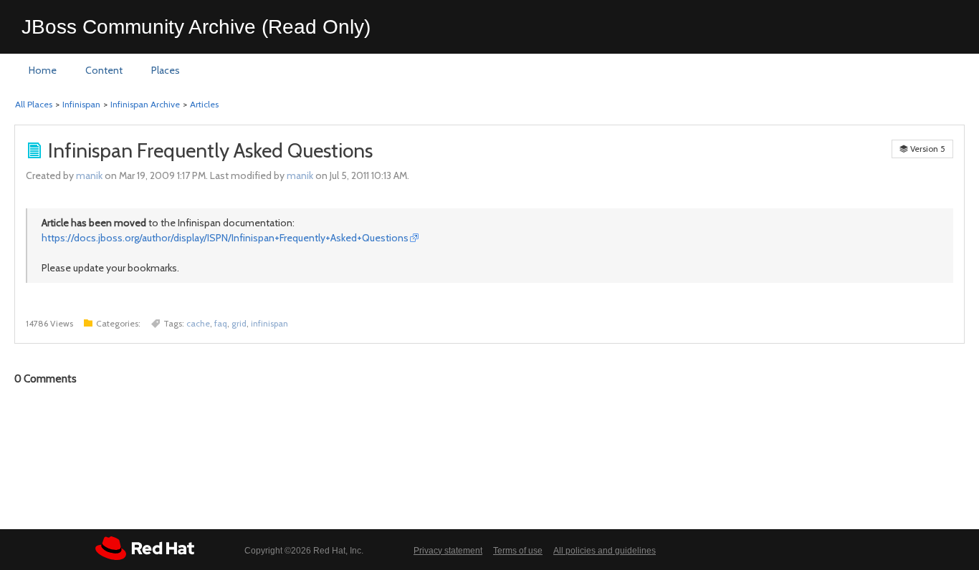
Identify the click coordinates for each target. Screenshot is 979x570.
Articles (204, 104)
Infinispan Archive (145, 104)
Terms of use (518, 551)
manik (89, 175)
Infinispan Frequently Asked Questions (210, 150)
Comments (45, 378)
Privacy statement (448, 551)
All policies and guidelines (604, 551)
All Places (33, 104)
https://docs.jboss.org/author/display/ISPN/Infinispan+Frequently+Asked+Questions (225, 237)
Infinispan (81, 104)
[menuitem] (42, 70)
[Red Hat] (144, 548)
